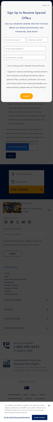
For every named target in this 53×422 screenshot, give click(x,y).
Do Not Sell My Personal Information (17, 417)
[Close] (49, 405)
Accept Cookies (39, 417)
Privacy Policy (39, 87)
